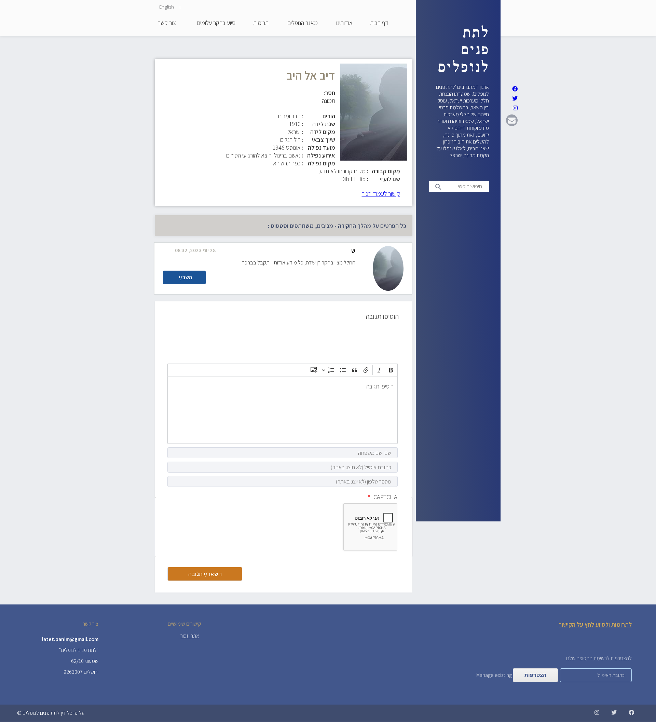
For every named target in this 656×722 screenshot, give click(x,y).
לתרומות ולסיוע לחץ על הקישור (595, 624)
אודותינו (344, 23)
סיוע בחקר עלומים (216, 23)
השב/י (185, 277)
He (178, 6)
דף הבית (379, 23)
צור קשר (167, 23)
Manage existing (494, 675)
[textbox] (282, 410)
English (166, 6)
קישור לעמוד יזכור (381, 193)
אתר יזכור (189, 635)
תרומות (261, 23)
